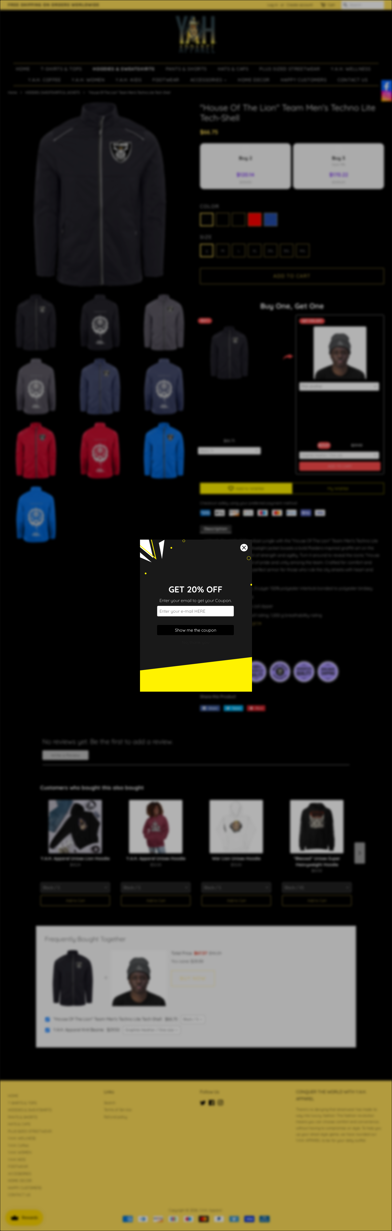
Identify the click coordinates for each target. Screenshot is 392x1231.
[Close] (244, 547)
